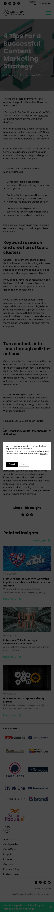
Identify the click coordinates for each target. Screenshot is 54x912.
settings (43, 453)
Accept (12, 464)
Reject (24, 464)
